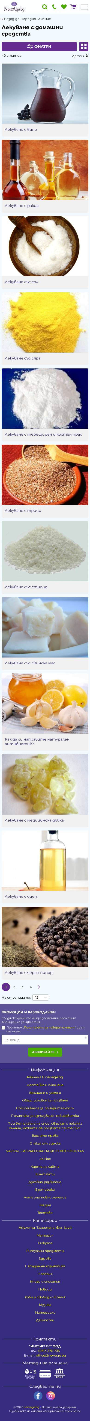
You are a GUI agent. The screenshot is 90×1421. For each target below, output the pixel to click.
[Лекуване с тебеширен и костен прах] (45, 398)
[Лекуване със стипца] (45, 551)
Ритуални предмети (45, 1251)
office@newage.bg (51, 1355)
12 (36, 997)
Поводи (45, 1289)
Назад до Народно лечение (27, 19)
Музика (45, 1305)
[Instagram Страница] (50, 1395)
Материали (45, 1312)
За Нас (45, 1159)
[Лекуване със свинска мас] (45, 627)
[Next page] (39, 987)
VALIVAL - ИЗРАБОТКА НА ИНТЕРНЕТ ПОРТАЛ (45, 1151)
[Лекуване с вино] (45, 94)
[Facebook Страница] (38, 1395)
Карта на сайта (45, 1167)
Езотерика (45, 1189)
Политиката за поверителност (49, 1027)
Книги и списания (45, 1281)
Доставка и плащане (45, 1085)
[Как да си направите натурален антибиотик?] (45, 703)
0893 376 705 (49, 1351)
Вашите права (45, 1136)
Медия (45, 1205)
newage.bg (31, 1407)
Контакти (45, 1174)
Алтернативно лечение (45, 1197)
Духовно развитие (45, 1182)
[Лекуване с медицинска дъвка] (45, 784)
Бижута (45, 1243)
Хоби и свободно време (45, 1297)
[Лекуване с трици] (45, 475)
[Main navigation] (84, 7)
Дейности (45, 1320)
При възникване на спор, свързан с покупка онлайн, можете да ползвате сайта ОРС (45, 1125)
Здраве (45, 1259)
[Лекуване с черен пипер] (45, 937)
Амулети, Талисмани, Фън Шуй (45, 1228)
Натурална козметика (45, 1266)
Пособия (45, 1274)
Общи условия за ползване (45, 1100)
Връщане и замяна (45, 1093)
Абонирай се (43, 1052)
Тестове (45, 1213)
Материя (45, 1235)
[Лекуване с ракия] (45, 170)
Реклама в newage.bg (45, 1077)
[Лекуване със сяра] (45, 322)
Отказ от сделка (45, 1143)
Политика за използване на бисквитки (45, 1116)
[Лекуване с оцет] (45, 860)
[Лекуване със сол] (45, 246)
